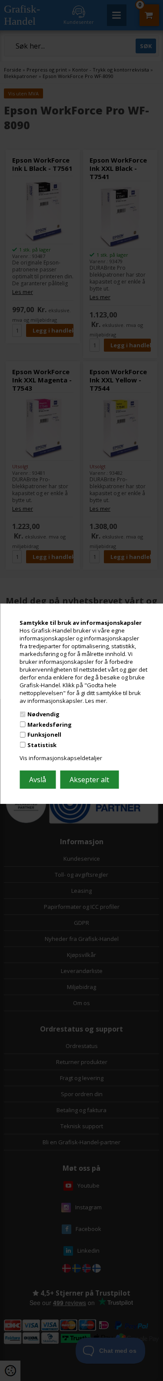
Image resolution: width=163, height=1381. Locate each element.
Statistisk (42, 745)
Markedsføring (49, 724)
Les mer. (96, 700)
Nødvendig (43, 714)
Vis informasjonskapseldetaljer (61, 758)
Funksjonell (44, 734)
